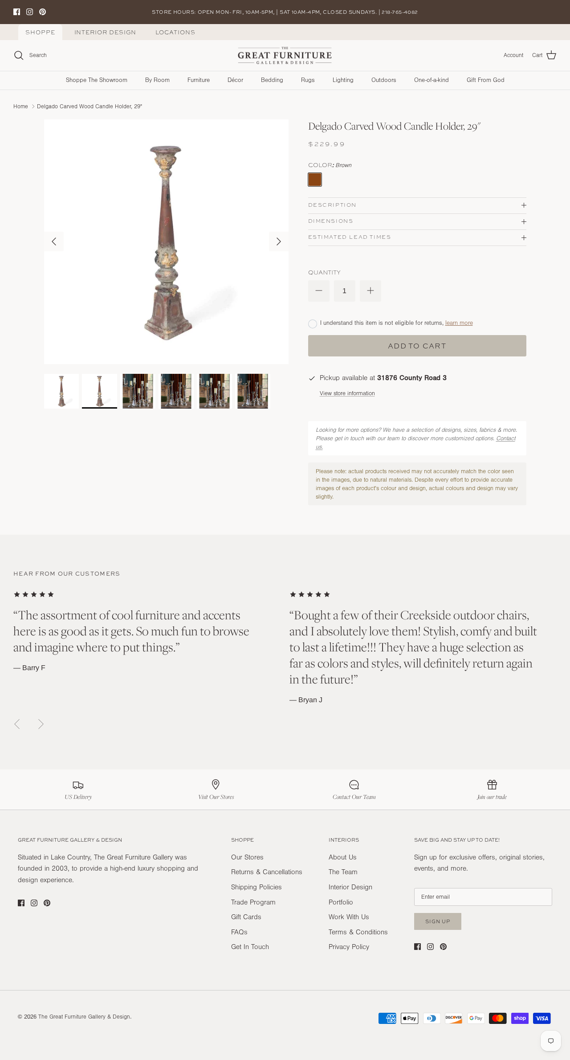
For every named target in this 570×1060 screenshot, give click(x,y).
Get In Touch (250, 947)
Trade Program (253, 902)
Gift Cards (246, 917)
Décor (235, 80)
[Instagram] (29, 11)
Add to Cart (417, 346)
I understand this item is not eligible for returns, (396, 323)
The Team (343, 872)
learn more (459, 323)
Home (20, 106)
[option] (166, 241)
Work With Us (349, 917)
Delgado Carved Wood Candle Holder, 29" (89, 106)
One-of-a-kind (431, 80)
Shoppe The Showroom (96, 80)
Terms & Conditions (358, 932)
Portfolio (341, 902)
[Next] (279, 241)
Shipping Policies (256, 887)
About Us (343, 857)
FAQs (239, 932)
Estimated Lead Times (349, 237)
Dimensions (331, 221)
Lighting (343, 80)
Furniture (198, 80)
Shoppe (40, 32)
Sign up (437, 921)
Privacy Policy (349, 947)
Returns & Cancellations (266, 872)
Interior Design (105, 32)
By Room (157, 80)
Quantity (324, 272)
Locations (175, 32)
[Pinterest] (42, 11)
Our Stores (247, 857)
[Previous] (54, 241)
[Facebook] (16, 11)
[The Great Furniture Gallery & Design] (285, 56)
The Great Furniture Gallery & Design (84, 1017)
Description (332, 205)
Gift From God (486, 80)
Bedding (272, 80)
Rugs (308, 80)
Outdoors (383, 80)
